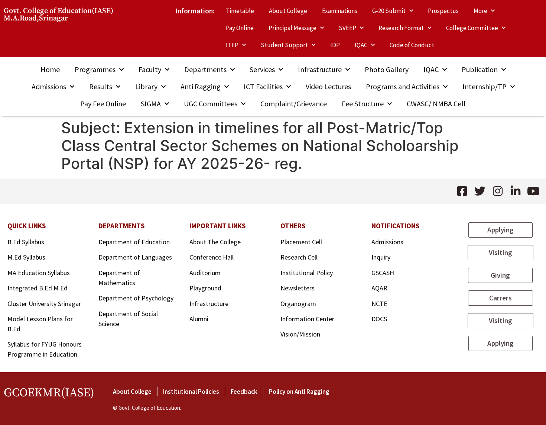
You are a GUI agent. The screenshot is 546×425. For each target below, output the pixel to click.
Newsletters (297, 288)
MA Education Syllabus (38, 272)
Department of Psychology (135, 298)
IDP (335, 45)
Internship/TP (484, 86)
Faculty (150, 69)
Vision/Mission (300, 334)
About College (288, 11)
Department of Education (134, 242)
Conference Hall (211, 257)
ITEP (232, 45)
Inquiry (380, 257)
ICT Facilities (263, 86)
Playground (205, 288)
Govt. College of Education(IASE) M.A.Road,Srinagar (58, 14)
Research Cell (299, 257)
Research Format (401, 28)
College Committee (472, 28)
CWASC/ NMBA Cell (436, 103)
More (480, 11)
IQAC (361, 45)
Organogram (298, 303)
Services (262, 69)
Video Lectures (328, 86)
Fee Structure (363, 103)
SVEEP (347, 28)
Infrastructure (320, 69)
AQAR (379, 288)
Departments (205, 69)
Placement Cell (301, 242)
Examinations (339, 11)
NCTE (379, 303)
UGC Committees (210, 103)
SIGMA (151, 103)
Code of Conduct (412, 45)
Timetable (240, 11)
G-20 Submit (389, 11)
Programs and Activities (402, 86)
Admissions (49, 86)
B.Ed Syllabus (25, 242)
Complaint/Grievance (293, 103)
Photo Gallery (387, 69)
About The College (215, 242)
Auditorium (205, 272)
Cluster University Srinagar (44, 303)
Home (50, 69)
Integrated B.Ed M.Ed (37, 288)
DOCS (379, 319)
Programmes (95, 69)
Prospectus (443, 11)
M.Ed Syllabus (26, 257)
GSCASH (382, 272)
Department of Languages (135, 257)
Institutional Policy (306, 272)
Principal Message (292, 28)
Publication (480, 69)
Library (146, 86)
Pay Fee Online (103, 103)
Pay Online (240, 28)
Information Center (307, 319)
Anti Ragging (201, 86)
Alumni (198, 319)
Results (100, 86)
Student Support (284, 45)
